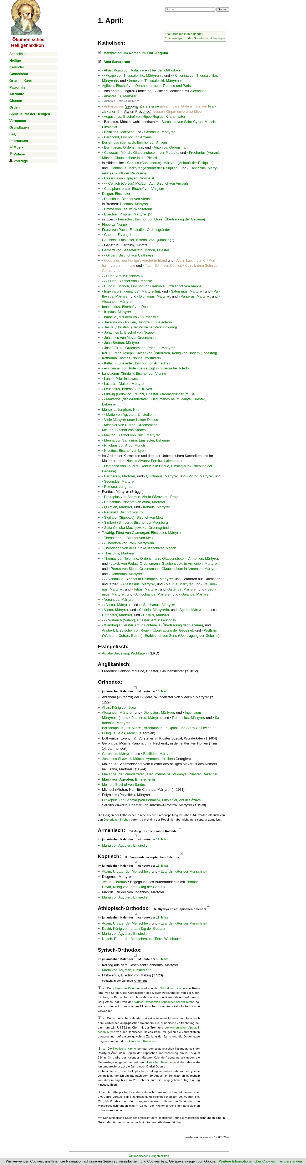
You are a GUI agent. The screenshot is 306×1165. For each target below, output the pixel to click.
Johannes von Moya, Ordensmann (130, 338)
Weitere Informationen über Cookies (247, 1161)
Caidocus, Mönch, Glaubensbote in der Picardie (141, 153)
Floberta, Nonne (114, 224)
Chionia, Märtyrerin (154, 610)
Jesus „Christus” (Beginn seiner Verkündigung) (140, 327)
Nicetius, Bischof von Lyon (125, 451)
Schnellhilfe (18, 54)
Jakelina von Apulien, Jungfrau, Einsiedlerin (138, 322)
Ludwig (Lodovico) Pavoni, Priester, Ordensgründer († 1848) (151, 394)
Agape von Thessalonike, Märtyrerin (134, 76)
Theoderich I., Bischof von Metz (129, 538)
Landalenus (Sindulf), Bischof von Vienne (134, 373)
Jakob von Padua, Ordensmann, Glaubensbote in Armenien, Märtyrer (164, 564)
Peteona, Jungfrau (118, 487)
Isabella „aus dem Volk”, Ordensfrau (132, 317)
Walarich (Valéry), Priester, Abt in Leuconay (142, 620)
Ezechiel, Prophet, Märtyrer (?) (128, 214)
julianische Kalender (126, 988)
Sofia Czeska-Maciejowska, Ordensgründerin (139, 528)
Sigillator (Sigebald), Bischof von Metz (134, 517)
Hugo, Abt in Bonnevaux (124, 276)
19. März (162, 691)
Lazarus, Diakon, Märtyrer (124, 384)
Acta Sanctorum (116, 62)
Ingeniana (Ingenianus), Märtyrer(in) (132, 291)
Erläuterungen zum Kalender (184, 33)
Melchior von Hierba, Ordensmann (130, 425)
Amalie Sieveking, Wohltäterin (125, 653)
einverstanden (291, 1161)
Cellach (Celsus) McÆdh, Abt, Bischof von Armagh (148, 183)
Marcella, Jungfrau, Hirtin (121, 410)
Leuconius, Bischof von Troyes (128, 389)
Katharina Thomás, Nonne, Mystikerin (131, 358)
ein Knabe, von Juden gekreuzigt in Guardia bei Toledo (146, 368)
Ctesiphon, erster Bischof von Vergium (134, 189)
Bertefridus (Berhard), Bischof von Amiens (135, 142)
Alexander (198, 91)
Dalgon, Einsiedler (116, 194)
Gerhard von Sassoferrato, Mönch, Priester (135, 250)
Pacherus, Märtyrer (146, 718)
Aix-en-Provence (137, 112)
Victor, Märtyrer (201, 476)
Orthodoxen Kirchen (117, 819)
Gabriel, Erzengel (117, 235)
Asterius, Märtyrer (182, 589)
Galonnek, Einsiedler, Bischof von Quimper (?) (138, 240)
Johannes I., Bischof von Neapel (129, 332)
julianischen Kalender (141, 1041)
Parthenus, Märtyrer (119, 476)
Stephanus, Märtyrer (159, 605)
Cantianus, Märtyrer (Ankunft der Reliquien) (145, 168)
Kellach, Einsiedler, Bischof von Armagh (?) (138, 363)
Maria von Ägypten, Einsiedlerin (130, 415)
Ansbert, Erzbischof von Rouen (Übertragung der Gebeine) (147, 630)
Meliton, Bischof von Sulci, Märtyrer (132, 435)
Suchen (222, 9)
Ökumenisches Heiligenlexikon (149, 1155)
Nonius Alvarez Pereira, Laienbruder (154, 461)
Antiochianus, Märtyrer (152, 594)
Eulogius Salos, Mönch (120, 733)
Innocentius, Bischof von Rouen (126, 307)
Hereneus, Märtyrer (117, 615)
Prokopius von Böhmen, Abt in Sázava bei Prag (141, 497)
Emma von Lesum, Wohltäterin (128, 209)
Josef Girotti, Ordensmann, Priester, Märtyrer (139, 348)
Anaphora (140, 980)
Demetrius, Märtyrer (126, 574)
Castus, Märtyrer (156, 615)
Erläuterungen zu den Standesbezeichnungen (195, 38)
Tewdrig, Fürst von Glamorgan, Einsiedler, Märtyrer (142, 533)
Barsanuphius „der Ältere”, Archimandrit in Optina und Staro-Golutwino (156, 728)
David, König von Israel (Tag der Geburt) (133, 887)
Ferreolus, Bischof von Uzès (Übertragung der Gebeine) (161, 219)
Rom (124, 1006)
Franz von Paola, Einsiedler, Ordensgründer (136, 230)
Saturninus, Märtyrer (187, 291)
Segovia (131, 106)
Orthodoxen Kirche (172, 988)
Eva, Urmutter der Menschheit (183, 871)
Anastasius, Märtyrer (120, 96)
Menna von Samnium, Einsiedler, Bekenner (137, 440)
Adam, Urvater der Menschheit (126, 871)
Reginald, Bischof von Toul (124, 512)
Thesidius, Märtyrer (119, 553)
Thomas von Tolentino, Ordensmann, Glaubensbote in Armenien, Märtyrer (161, 559)
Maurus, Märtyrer (179, 584)
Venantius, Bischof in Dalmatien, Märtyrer (140, 579)
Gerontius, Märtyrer (159, 132)
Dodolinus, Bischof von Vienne (128, 199)
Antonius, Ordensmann (171, 147)
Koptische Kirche (124, 1048)
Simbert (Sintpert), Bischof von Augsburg (136, 522)
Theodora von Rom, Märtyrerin (130, 543)
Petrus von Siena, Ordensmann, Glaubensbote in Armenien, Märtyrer (164, 569)
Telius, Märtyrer (146, 589)
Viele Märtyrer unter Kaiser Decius (131, 420)
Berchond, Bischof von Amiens (128, 137)
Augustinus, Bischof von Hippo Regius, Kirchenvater (144, 117)
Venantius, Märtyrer (119, 600)
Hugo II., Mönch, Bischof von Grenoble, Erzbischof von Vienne (153, 286)
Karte (28, 81)
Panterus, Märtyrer (195, 296)
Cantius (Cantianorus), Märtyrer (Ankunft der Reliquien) (170, 163)
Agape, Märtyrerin (193, 610)
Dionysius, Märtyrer (154, 296)
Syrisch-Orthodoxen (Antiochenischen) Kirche (164, 1002)
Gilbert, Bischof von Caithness (130, 255)
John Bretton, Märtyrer (121, 343)
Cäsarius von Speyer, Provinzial (129, 178)
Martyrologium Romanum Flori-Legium (135, 53)
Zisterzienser (150, 106)
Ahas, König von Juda (119, 708)
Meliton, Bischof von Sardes (124, 430)
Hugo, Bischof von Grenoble (130, 281)
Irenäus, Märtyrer (117, 312)
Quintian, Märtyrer (118, 507)
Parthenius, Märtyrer (188, 718)
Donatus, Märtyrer (134, 204)
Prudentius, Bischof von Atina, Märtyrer (134, 502)
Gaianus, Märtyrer (195, 594)
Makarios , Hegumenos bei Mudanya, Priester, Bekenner (160, 774)
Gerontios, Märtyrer (117, 754)
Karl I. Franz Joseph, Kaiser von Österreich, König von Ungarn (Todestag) (159, 353)
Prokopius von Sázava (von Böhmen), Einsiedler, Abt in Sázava (151, 800)
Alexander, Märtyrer (117, 302)
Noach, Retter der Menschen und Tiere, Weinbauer (141, 939)
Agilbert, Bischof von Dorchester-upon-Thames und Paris (146, 86)
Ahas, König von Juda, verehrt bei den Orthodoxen (143, 70)
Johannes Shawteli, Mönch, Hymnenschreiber (137, 759)
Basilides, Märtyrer (118, 132)
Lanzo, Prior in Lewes (121, 379)
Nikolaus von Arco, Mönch (124, 445)
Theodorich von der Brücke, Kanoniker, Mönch (140, 548)
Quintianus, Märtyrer (162, 476)
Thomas (192, 882)
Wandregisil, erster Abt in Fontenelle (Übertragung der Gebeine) (153, 625)
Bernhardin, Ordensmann (123, 147)
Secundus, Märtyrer (119, 481)
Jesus (114, 882)
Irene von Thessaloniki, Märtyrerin (155, 81)
